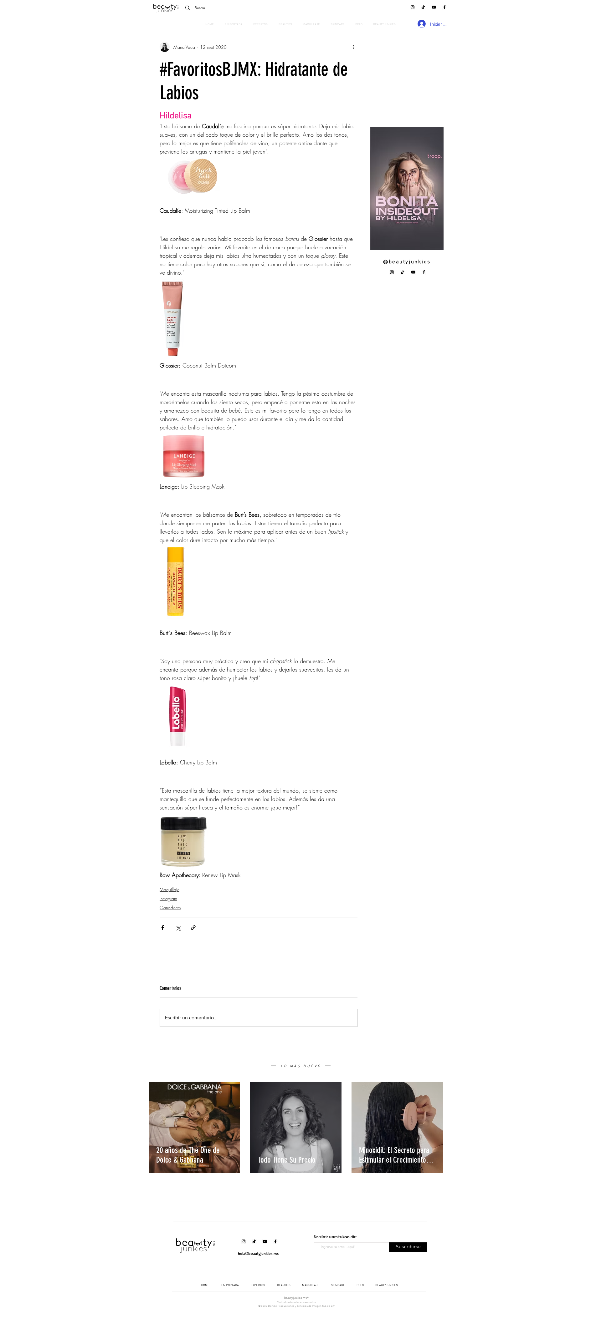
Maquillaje (169, 889)
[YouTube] (433, 7)
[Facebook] (444, 7)
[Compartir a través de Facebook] (163, 928)
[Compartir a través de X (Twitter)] (178, 928)
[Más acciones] (353, 47)
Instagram (168, 898)
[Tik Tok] (423, 7)
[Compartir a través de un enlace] (193, 928)
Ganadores (170, 908)
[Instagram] (412, 7)
